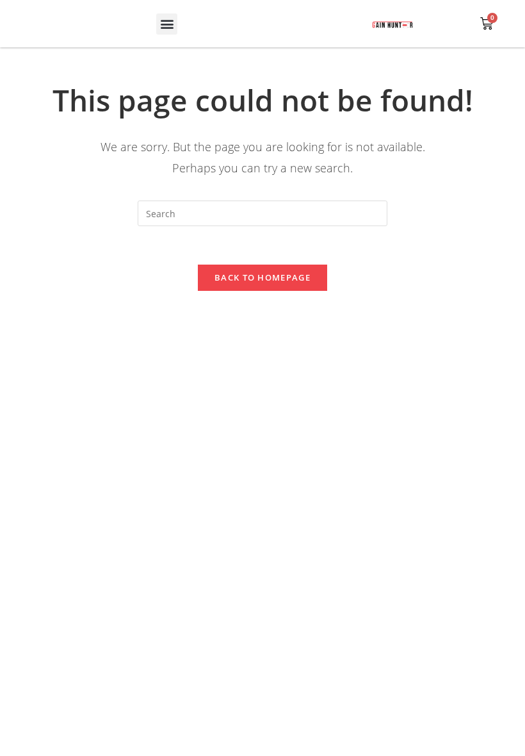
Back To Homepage (262, 277)
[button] (166, 24)
